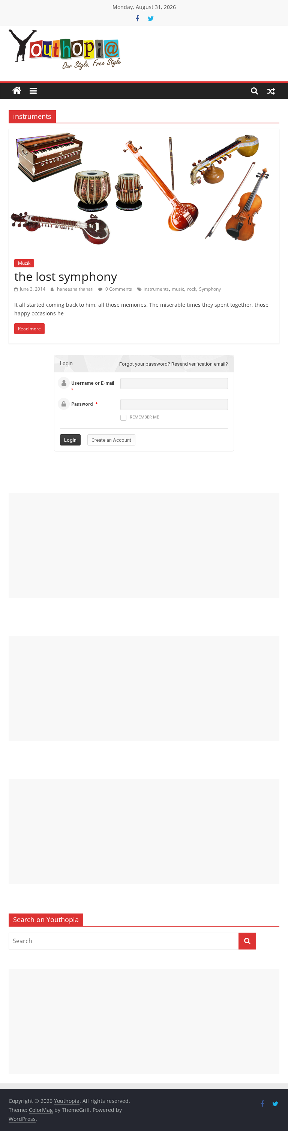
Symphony (210, 289)
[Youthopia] (17, 91)
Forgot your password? (144, 364)
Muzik (24, 263)
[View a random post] (271, 91)
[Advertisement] (144, 545)
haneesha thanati (75, 289)
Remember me (144, 417)
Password (82, 404)
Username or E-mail (92, 383)
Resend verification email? (199, 364)
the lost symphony (65, 276)
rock (191, 289)
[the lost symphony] (144, 133)
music (178, 289)
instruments (156, 289)
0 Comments (118, 289)
